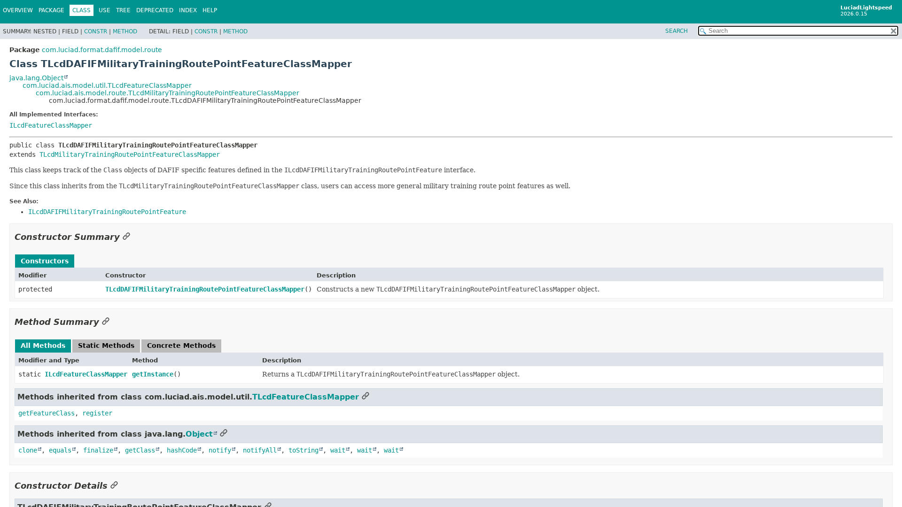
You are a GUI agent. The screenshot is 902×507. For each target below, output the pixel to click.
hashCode (182, 450)
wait (337, 450)
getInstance (152, 374)
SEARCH (676, 31)
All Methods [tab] (43, 345)
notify (220, 450)
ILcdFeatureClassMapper (50, 125)
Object (199, 434)
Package (51, 10)
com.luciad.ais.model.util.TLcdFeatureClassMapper (107, 85)
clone (27, 450)
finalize (98, 450)
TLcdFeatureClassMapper (305, 396)
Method (125, 31)
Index (188, 10)
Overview (18, 10)
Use (104, 10)
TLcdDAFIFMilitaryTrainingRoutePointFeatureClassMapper (204, 289)
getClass (140, 450)
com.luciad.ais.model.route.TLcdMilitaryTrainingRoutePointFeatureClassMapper (167, 93)
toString (303, 450)
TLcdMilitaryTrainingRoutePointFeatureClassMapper (129, 154)
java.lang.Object (36, 78)
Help (209, 10)
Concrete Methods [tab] (181, 345)
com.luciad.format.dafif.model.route (102, 50)
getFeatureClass (46, 413)
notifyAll (260, 450)
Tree (123, 10)
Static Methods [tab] (106, 345)
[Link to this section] (126, 237)
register (97, 413)
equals (60, 450)
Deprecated (154, 10)
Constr (95, 31)
